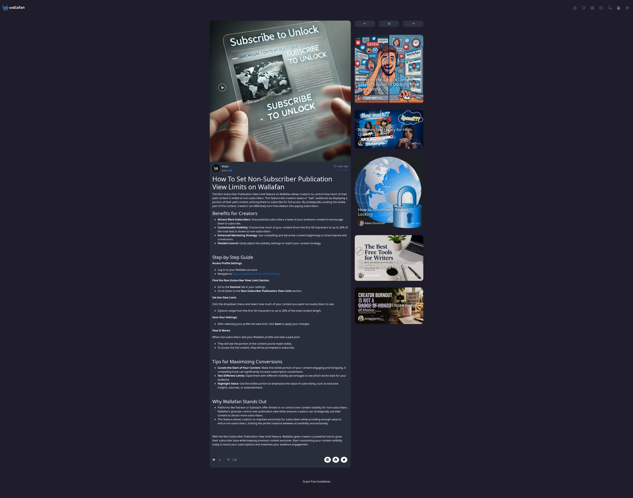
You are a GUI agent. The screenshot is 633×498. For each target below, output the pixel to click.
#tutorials (342, 170)
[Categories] (592, 7)
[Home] (575, 7)
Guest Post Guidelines (316, 481)
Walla (225, 166)
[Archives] (601, 7)
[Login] (619, 7)
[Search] (610, 7)
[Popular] (584, 7)
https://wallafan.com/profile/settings (256, 274)
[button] (335, 460)
